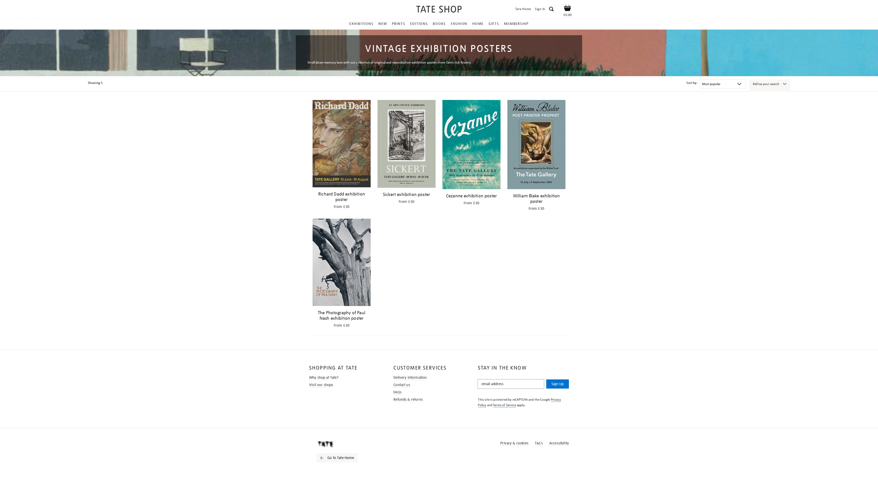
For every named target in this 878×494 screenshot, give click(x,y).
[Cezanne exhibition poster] (471, 145)
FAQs (397, 392)
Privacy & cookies (514, 443)
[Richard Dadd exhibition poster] (342, 144)
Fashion (459, 23)
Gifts (494, 23)
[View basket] (567, 9)
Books (439, 23)
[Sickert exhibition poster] (406, 144)
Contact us (401, 385)
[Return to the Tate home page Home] (439, 10)
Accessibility (559, 443)
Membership (516, 23)
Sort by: (691, 83)
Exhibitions (361, 23)
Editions (419, 23)
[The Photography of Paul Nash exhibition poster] (342, 263)
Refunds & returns (408, 399)
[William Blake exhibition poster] (536, 145)
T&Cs (539, 443)
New (382, 23)
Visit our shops (321, 385)
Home (478, 23)
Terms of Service (504, 405)
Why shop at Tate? (323, 377)
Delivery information (410, 377)
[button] (551, 10)
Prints (398, 23)
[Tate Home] (345, 444)
